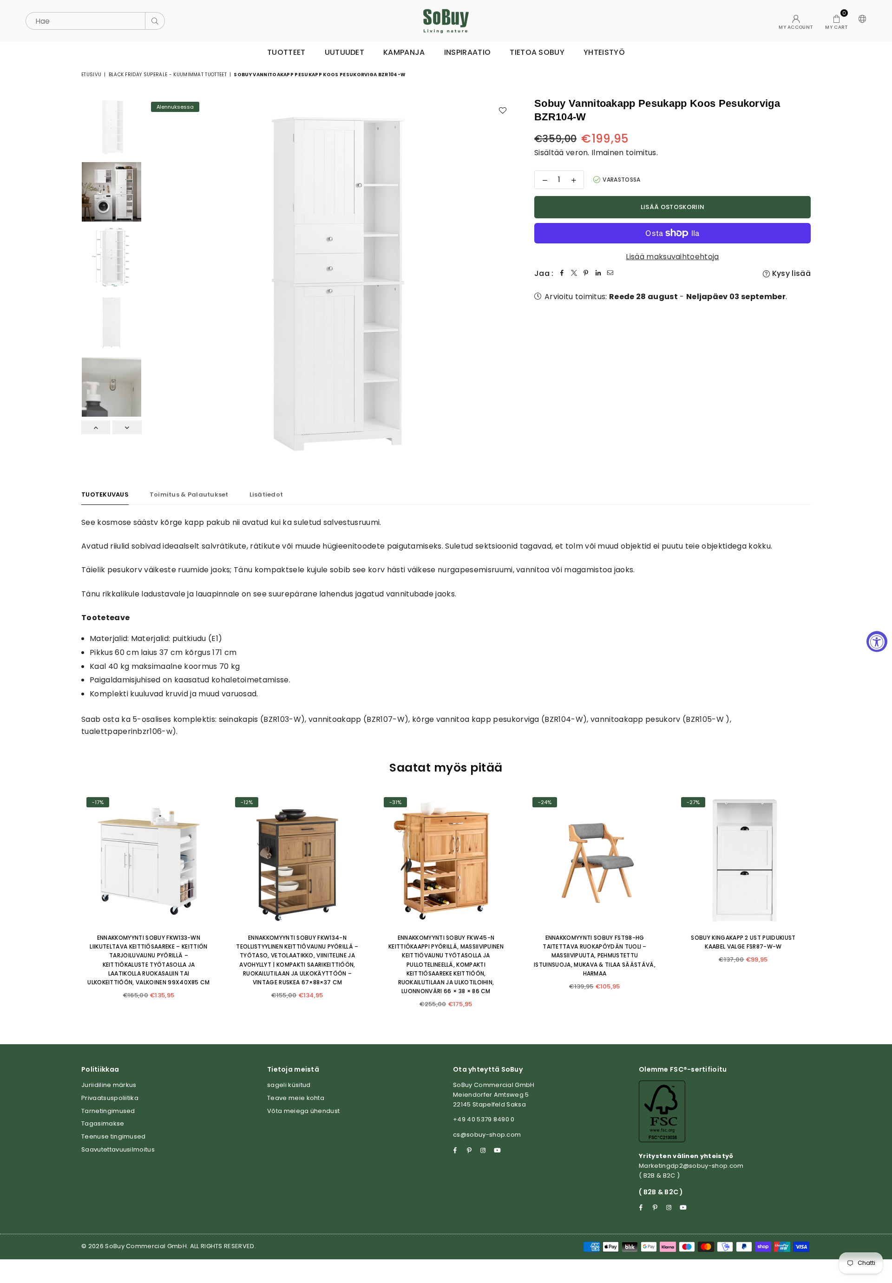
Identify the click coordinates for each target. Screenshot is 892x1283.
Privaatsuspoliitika (109, 1097)
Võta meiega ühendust (303, 1110)
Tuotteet (286, 52)
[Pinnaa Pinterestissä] (586, 274)
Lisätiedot (266, 494)
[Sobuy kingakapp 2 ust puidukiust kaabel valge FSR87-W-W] (743, 859)
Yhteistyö (604, 52)
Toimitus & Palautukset (189, 494)
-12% (247, 802)
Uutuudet (345, 52)
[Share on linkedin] (598, 274)
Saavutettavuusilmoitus (118, 1149)
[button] (836, 21)
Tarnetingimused (108, 1110)
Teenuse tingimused (113, 1136)
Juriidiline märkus (109, 1084)
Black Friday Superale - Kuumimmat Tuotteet (168, 74)
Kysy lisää (790, 273)
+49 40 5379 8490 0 (484, 1119)
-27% (693, 802)
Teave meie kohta (295, 1097)
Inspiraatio (467, 52)
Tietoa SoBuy (537, 52)
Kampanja (404, 52)
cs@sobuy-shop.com (487, 1134)
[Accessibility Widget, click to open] (876, 641)
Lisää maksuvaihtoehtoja (672, 256)
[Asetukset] (860, 21)
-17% (98, 802)
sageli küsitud (288, 1084)
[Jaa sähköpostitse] (610, 274)
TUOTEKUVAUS (105, 494)
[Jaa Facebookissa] (562, 274)
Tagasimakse (103, 1123)
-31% (395, 802)
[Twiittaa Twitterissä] (574, 274)
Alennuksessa (175, 107)
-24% (544, 802)
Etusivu (91, 74)
